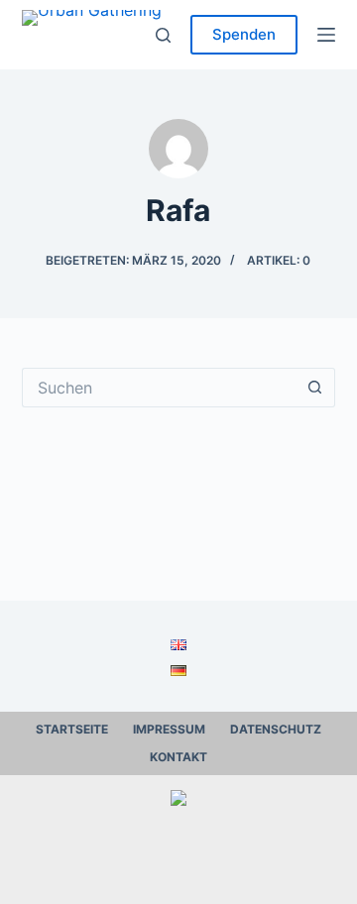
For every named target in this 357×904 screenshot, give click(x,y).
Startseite (72, 729)
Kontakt (178, 756)
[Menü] (326, 35)
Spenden (244, 34)
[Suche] (163, 35)
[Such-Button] (315, 387)
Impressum (169, 729)
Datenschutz (275, 729)
